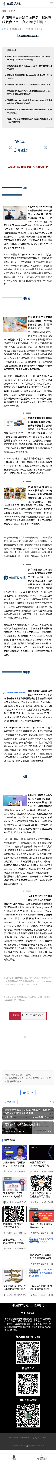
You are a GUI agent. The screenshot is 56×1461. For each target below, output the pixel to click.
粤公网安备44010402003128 (36, 1446)
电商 (6, 505)
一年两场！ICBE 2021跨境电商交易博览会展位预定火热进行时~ (41, 1288)
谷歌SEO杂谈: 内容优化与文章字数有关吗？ (41, 1257)
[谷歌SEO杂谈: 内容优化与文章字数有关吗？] (41, 1245)
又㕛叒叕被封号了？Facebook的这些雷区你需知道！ (14, 1195)
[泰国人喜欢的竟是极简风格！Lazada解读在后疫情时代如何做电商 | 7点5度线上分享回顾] (14, 1152)
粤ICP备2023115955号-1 (19, 1446)
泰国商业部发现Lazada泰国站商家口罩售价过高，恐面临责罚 (41, 1164)
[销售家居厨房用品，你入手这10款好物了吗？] (14, 1276)
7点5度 (5, 29)
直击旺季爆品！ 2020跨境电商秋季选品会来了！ (14, 1241)
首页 (4, 11)
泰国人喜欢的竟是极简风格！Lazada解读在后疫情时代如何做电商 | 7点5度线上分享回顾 (14, 1164)
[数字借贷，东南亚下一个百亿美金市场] (14, 1214)
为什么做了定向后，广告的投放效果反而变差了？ (41, 1195)
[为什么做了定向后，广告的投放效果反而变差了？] (41, 1183)
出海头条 (38, 29)
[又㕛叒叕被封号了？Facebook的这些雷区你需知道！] (14, 1183)
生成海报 (11, 1102)
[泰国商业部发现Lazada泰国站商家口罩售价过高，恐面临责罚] (41, 1152)
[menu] (51, 3)
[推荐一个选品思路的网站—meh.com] (41, 1214)
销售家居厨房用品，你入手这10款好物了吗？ (14, 1288)
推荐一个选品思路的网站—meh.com (41, 1226)
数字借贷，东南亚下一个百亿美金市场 (14, 1226)
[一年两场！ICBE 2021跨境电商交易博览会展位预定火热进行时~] (41, 1276)
